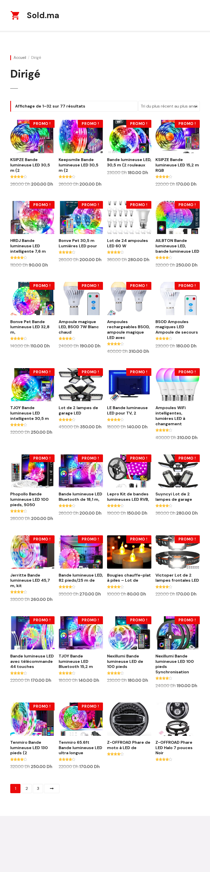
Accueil (20, 57)
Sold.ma (43, 15)
